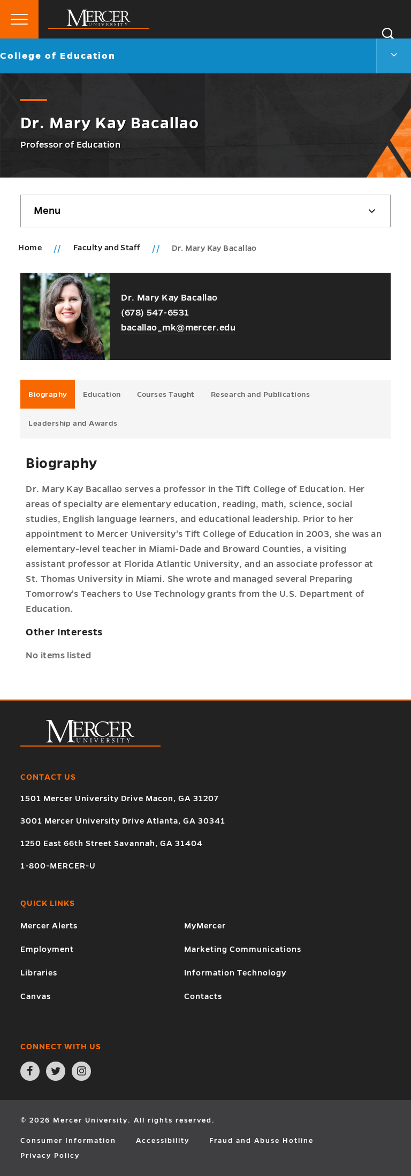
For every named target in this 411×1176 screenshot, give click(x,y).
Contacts (203, 996)
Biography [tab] (47, 394)
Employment (47, 949)
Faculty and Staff (107, 247)
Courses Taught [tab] (166, 394)
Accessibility (162, 1140)
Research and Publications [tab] (260, 394)
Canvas (35, 996)
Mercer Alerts (49, 925)
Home (30, 247)
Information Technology (235, 973)
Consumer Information (68, 1140)
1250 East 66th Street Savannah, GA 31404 (111, 843)
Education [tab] (101, 394)
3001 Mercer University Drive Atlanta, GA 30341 (122, 821)
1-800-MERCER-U (58, 866)
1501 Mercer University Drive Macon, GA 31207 (119, 798)
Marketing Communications (242, 949)
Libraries (38, 973)
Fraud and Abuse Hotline (261, 1140)
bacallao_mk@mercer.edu (178, 328)
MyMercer (205, 925)
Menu (47, 210)
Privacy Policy (50, 1155)
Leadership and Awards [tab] (72, 423)
